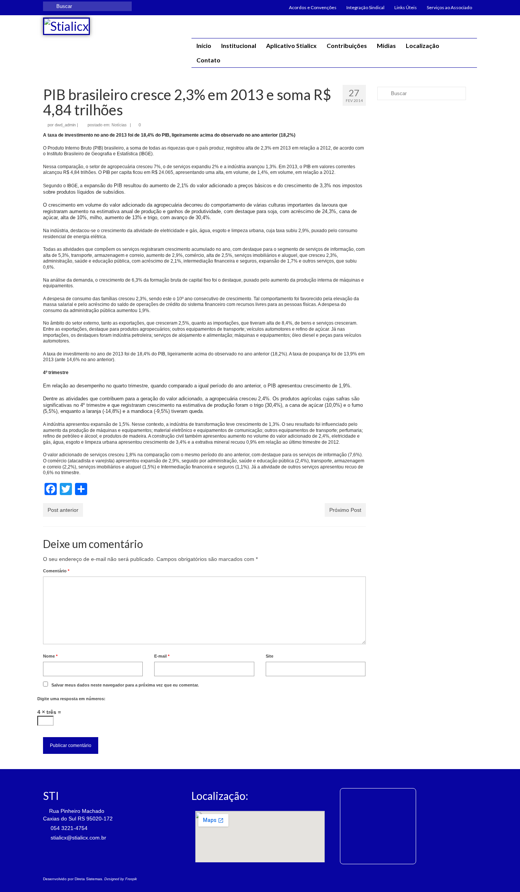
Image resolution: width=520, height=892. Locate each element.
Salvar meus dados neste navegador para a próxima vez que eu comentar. (125, 685)
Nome (50, 656)
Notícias (119, 125)
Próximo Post (345, 510)
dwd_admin (65, 125)
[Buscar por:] (87, 6)
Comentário (56, 571)
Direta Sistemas (88, 879)
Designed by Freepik (120, 879)
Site (269, 656)
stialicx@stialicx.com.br (77, 838)
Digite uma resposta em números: (71, 698)
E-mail (161, 656)
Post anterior (63, 510)
